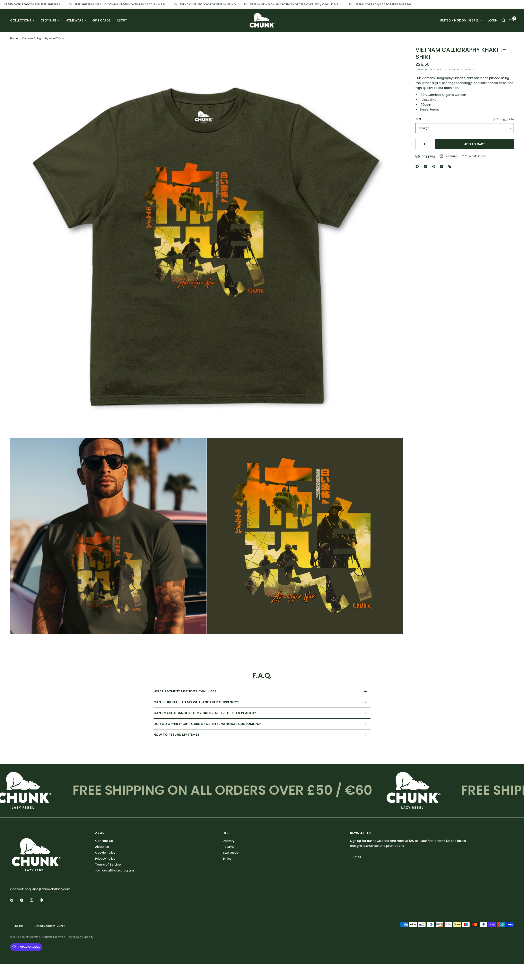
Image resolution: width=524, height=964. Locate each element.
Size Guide (231, 852)
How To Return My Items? (177, 734)
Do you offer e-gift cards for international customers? (207, 723)
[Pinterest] (434, 166)
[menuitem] (23, 20)
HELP (227, 832)
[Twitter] (24, 900)
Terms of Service (108, 864)
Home (14, 38)
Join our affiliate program (114, 870)
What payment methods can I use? (185, 691)
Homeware (74, 20)
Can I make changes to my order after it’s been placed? (205, 713)
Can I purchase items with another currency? (196, 702)
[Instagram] (34, 900)
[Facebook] (418, 166)
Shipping (438, 69)
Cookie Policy (105, 852)
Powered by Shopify (80, 937)
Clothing (48, 20)
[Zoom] (395, 53)
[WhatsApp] (442, 166)
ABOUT (101, 832)
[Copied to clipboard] (450, 166)
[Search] (503, 20)
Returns (228, 846)
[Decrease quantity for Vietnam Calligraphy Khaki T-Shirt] (419, 144)
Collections (20, 20)
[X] (426, 166)
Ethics (227, 858)
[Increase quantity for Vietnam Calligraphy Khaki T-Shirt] (430, 144)
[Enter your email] (467, 857)
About (122, 20)
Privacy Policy (105, 858)
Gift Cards (101, 20)
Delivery (228, 841)
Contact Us (104, 841)
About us (102, 846)
